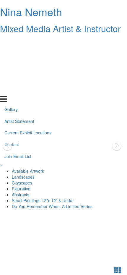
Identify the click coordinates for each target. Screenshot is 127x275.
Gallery (11, 42)
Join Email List (17, 89)
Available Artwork (28, 171)
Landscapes (23, 177)
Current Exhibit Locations (27, 66)
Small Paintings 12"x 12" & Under (43, 200)
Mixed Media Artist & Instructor (60, 28)
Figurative (21, 189)
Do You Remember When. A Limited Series (52, 206)
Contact (11, 77)
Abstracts (20, 194)
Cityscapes (22, 183)
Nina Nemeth (31, 11)
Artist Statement (19, 54)
